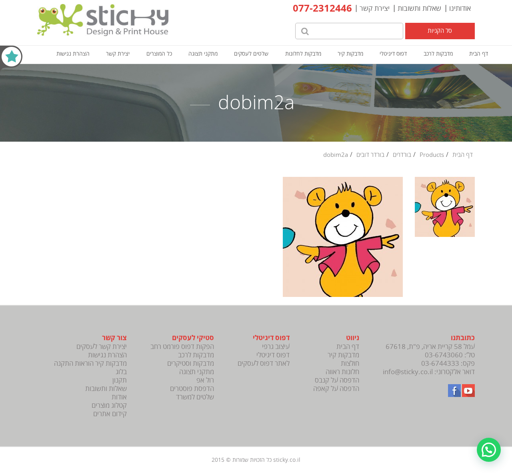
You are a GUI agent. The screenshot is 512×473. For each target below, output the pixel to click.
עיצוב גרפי (276, 347)
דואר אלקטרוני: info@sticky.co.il (429, 372)
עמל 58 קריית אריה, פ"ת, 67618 (430, 347)
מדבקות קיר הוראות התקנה (90, 363)
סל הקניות (440, 30)
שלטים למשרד (195, 397)
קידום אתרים (110, 414)
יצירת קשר (375, 8)
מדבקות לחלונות (303, 53)
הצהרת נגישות (73, 53)
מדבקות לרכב (438, 53)
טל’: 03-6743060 (450, 355)
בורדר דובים (370, 154)
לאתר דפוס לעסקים (264, 363)
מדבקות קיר (350, 53)
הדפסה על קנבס (337, 380)
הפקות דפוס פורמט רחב (182, 347)
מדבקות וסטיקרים (190, 363)
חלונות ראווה (342, 372)
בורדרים (402, 154)
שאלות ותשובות (419, 8)
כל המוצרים (159, 53)
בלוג (121, 372)
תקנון (119, 380)
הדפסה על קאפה (336, 389)
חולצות (350, 363)
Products (432, 154)
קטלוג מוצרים (109, 405)
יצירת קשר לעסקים (101, 347)
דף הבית (478, 53)
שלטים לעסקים (251, 53)
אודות (119, 397)
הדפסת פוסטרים (192, 389)
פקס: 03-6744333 (448, 363)
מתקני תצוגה (203, 53)
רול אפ (205, 380)
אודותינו (460, 8)
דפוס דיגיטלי (393, 53)
